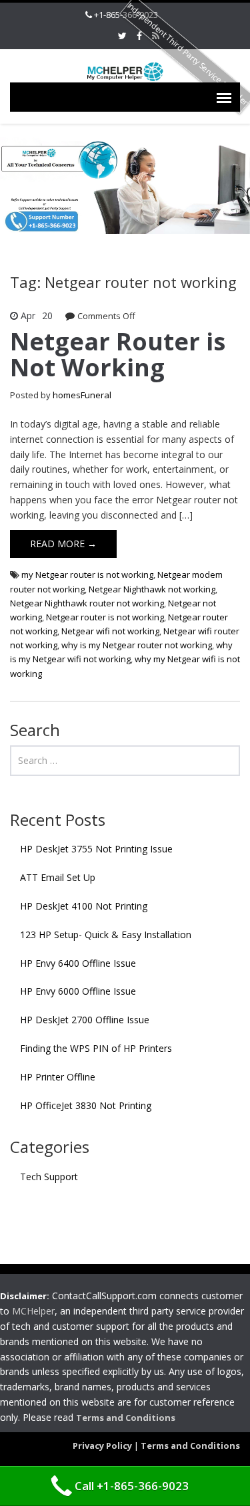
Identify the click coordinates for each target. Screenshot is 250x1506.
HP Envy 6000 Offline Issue (78, 991)
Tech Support (49, 1176)
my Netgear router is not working (87, 574)
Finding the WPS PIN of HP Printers (96, 1048)
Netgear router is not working (105, 617)
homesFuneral (82, 395)
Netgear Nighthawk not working (152, 589)
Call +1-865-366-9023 (132, 1485)
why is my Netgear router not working (136, 645)
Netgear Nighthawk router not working (87, 603)
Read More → (63, 543)
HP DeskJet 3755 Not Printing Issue (96, 848)
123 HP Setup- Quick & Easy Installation (105, 934)
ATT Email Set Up (57, 877)
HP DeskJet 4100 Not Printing (83, 906)
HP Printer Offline (57, 1076)
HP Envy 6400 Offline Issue (78, 963)
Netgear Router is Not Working (117, 354)
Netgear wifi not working (110, 631)
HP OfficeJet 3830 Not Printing (85, 1105)
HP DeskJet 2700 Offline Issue (84, 1019)
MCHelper (33, 1311)
